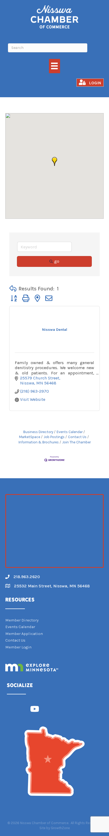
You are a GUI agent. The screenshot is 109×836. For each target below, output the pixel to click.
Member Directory (22, 620)
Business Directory (38, 432)
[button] (54, 161)
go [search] (56, 261)
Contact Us (77, 437)
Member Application (24, 633)
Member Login (18, 647)
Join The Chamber (76, 442)
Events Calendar (70, 432)
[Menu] (54, 66)
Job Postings (54, 437)
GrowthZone (60, 828)
